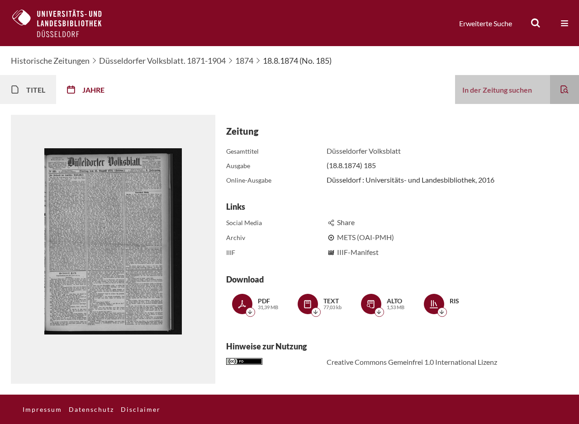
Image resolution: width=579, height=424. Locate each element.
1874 (244, 61)
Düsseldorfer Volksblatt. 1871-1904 (162, 61)
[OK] (535, 23)
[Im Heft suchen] (564, 89)
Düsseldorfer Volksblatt (364, 150)
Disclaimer (141, 409)
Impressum (42, 409)
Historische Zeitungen (50, 61)
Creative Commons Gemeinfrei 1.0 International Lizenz (412, 362)
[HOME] (64, 23)
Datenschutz (91, 409)
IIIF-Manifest (358, 252)
